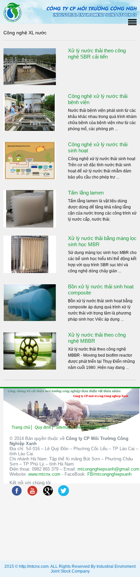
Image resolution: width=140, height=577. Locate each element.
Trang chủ (21, 427)
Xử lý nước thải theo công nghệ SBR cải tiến (97, 54)
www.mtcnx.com (44, 474)
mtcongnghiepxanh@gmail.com (108, 469)
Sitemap (63, 427)
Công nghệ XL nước (25, 32)
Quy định (43, 427)
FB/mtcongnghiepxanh (109, 474)
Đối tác (100, 427)
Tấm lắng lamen (86, 193)
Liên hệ (82, 427)
